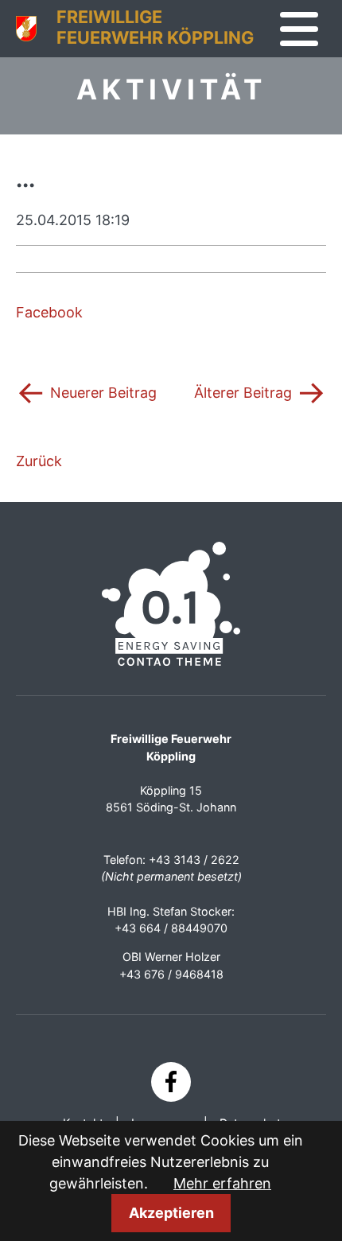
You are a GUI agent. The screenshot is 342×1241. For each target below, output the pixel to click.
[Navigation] (299, 29)
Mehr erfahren (222, 1183)
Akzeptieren (171, 1212)
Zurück (39, 461)
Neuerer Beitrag (86, 391)
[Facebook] (171, 1082)
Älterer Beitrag (260, 391)
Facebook (49, 312)
